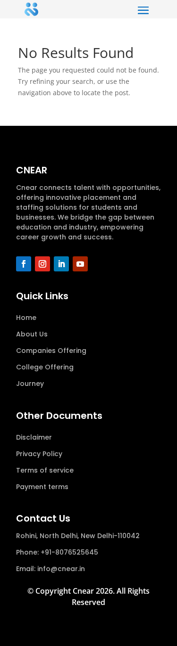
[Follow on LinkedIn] (61, 263)
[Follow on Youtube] (80, 263)
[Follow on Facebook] (23, 263)
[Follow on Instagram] (42, 263)
